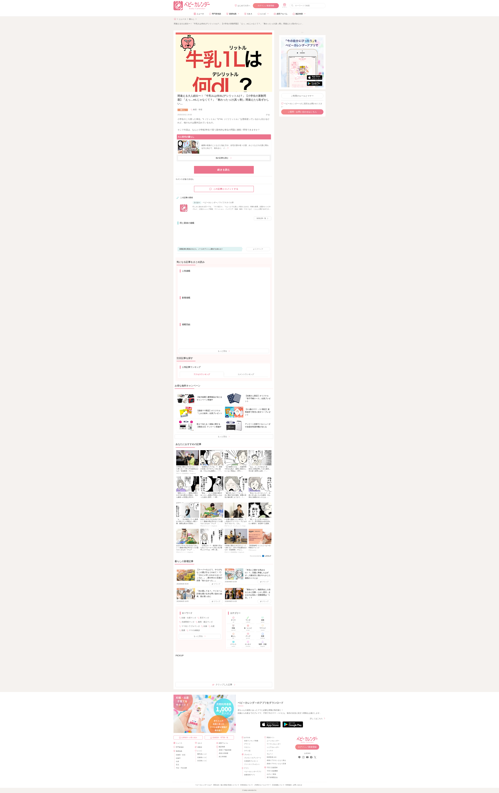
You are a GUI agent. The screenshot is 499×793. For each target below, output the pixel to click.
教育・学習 (197, 110)
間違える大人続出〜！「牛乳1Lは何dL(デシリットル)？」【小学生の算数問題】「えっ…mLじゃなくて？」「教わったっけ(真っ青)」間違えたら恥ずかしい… (238, 24)
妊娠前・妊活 (180, 755)
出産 (213, 626)
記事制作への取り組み (189, 737)
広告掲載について (278, 785)
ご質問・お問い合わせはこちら (302, 112)
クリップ (259, 249)
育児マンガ (204, 618)
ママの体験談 (194, 630)
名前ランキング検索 (251, 741)
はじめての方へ (244, 6)
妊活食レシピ (202, 761)
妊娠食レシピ (202, 757)
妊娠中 (178, 758)
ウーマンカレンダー (274, 744)
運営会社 (216, 785)
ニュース (200, 14)
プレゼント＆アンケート (252, 758)
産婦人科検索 (223, 753)
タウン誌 (247, 751)
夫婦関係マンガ (188, 622)
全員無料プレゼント (251, 761)
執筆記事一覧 (261, 218)
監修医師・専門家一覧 (220, 737)
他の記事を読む (222, 158)
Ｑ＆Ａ (249, 14)
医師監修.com (271, 757)
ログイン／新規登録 (266, 6)
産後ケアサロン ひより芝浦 (276, 764)
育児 (177, 765)
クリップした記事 (224, 684)
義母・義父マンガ (205, 622)
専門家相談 (216, 14)
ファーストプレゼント (252, 764)
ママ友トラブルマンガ (191, 626)
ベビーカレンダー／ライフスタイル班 (218, 202)
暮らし (192, 19)
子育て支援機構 (272, 771)
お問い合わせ (297, 785)
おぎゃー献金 (271, 774)
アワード (247, 744)
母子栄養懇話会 (272, 777)
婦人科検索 (223, 757)
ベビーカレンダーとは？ (203, 785)
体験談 (199, 747)
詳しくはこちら (316, 718)
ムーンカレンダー (273, 741)
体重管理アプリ (249, 775)
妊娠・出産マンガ (189, 618)
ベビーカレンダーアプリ (252, 771)
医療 (183, 630)
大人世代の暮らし (186, 137)
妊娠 (205, 626)
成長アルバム (282, 14)
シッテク (270, 751)
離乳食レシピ (202, 754)
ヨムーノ (270, 754)
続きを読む (223, 169)
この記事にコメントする (226, 189)
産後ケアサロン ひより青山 (276, 760)
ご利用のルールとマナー (302, 96)
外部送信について (246, 785)
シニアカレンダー (273, 747)
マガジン (247, 747)
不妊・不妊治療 (181, 768)
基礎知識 (232, 14)
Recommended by (256, 556)
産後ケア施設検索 (225, 750)
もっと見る (222, 351)
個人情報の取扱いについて (230, 785)
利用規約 (288, 785)
